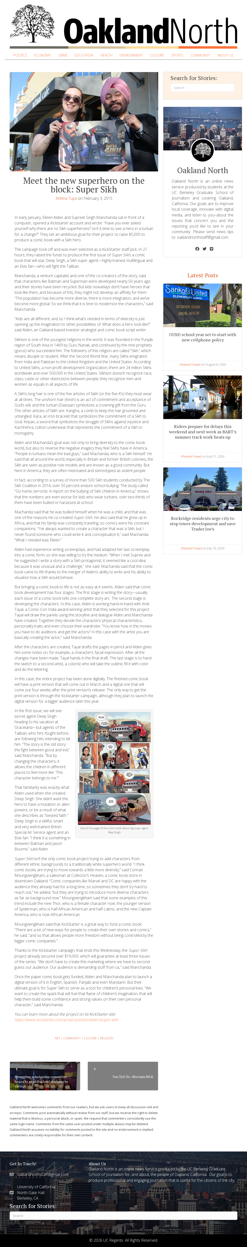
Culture (90, 1038)
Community (72, 1038)
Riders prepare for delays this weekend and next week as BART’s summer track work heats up (202, 431)
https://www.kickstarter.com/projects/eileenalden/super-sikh (66, 1019)
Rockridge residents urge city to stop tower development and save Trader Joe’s (203, 523)
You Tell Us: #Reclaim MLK (133, 1076)
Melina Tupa (66, 198)
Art (57, 1038)
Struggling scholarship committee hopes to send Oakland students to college (41, 1081)
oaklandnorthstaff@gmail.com (202, 237)
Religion (106, 1038)
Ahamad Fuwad (189, 364)
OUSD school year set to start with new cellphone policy (202, 337)
